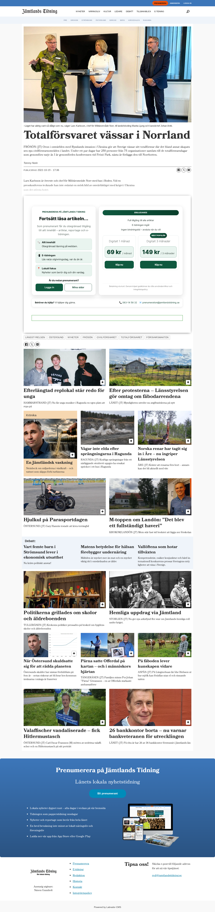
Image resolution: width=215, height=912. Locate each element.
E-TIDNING (159, 11)
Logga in (49, 287)
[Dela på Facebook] (178, 170)
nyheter (73, 337)
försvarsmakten (157, 337)
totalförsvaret (131, 337)
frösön (88, 337)
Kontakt (77, 887)
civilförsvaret (107, 337)
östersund (56, 337)
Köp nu (119, 264)
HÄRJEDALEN (134, 20)
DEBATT (129, 11)
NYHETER (80, 11)
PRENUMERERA (160, 3)
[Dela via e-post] (188, 170)
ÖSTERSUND (101, 20)
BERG (122, 20)
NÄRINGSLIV (94, 11)
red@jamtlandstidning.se (167, 875)
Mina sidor (78, 287)
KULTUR (107, 11)
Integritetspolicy (82, 893)
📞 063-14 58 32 (128, 302)
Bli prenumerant (107, 793)
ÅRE (65, 20)
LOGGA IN (187, 3)
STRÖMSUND (87, 20)
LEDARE (118, 11)
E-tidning (78, 869)
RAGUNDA (147, 20)
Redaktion (79, 875)
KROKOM (74, 20)
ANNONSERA (175, 3)
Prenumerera (81, 864)
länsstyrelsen (35, 337)
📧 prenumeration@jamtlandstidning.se (159, 302)
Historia (77, 881)
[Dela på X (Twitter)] (183, 170)
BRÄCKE (113, 20)
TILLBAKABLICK (144, 11)
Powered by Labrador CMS (107, 907)
